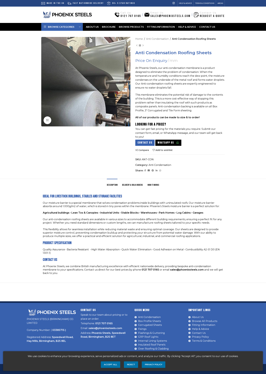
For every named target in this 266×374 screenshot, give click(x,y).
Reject (131, 364)
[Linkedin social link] (156, 170)
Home (139, 38)
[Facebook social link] (145, 170)
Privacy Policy (153, 364)
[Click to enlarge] (47, 120)
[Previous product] (136, 45)
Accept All (110, 364)
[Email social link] (149, 170)
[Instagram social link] (174, 3)
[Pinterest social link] (153, 170)
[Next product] (143, 45)
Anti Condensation (157, 38)
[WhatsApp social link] (160, 170)
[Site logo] (67, 14)
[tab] (112, 183)
